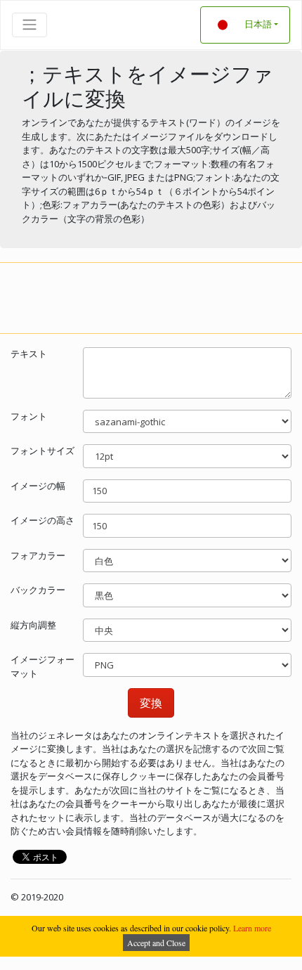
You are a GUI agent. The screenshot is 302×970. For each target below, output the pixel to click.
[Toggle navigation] (29, 25)
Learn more (252, 927)
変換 (151, 703)
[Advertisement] (151, 296)
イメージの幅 (38, 485)
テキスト (29, 353)
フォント (29, 416)
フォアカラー (38, 555)
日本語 (258, 24)
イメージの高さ (42, 520)
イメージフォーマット (42, 666)
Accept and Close (156, 942)
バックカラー (38, 589)
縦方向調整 (33, 625)
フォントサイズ (42, 450)
